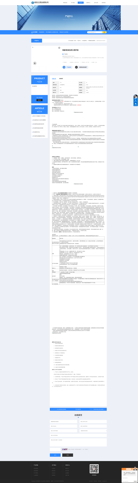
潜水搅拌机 (84, 40)
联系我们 (104, 2)
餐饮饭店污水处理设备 (64, 32)
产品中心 (81, 2)
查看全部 (39, 100)
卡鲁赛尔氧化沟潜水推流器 (98, 409)
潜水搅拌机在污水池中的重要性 (39, 120)
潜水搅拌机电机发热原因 (38, 128)
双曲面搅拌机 (41, 32)
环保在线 (95, 481)
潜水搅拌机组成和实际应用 (38, 124)
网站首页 (65, 2)
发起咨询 (135, 481)
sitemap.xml (104, 481)
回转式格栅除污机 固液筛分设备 (52, 32)
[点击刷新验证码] (64, 449)
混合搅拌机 (36, 470)
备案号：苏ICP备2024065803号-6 (57, 481)
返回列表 (79, 409)
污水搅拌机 (36, 475)
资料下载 (67, 475)
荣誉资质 (53, 470)
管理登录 (99, 481)
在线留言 (61, 78)
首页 (75, 40)
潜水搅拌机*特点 (36, 132)
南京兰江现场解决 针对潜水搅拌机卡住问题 (40, 116)
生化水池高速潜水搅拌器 (61, 409)
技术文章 (96, 2)
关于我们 (73, 2)
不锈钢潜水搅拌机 (91, 40)
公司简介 (53, 468)
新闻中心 (88, 2)
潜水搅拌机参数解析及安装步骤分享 (40, 136)
